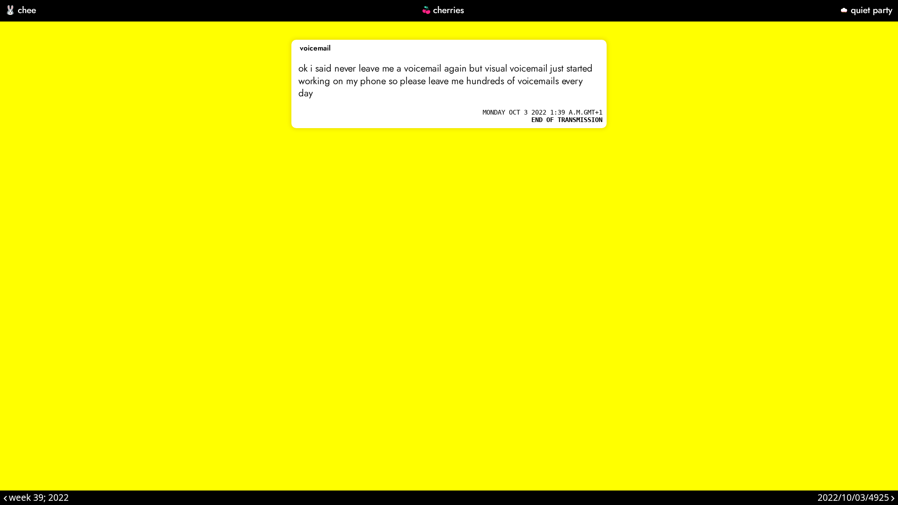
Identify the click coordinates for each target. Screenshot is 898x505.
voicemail (315, 48)
